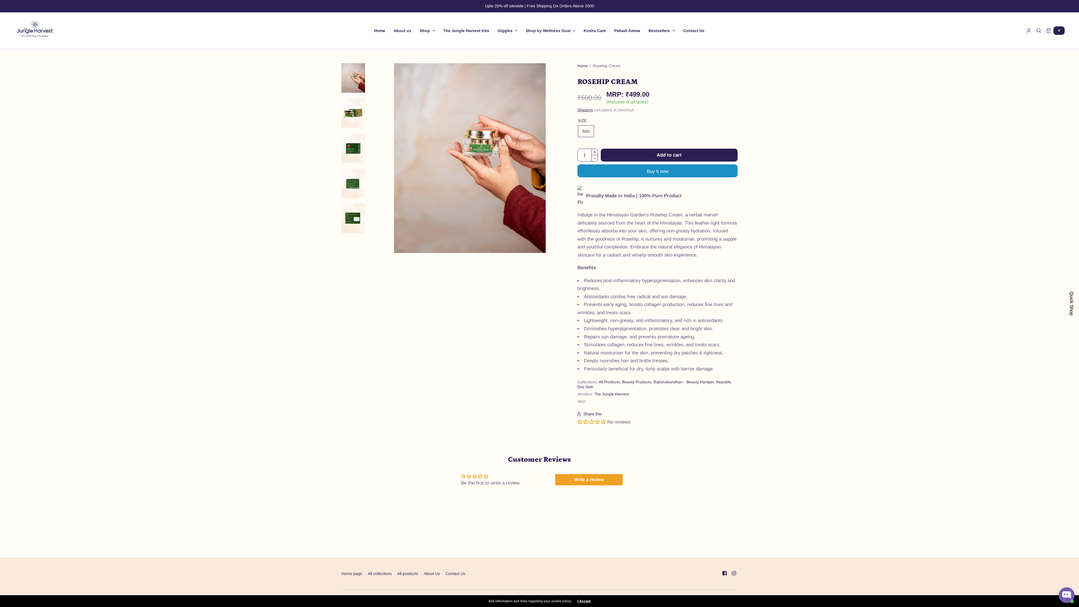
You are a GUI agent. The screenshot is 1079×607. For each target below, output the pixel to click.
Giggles (505, 30)
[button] (591, 422)
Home (379, 30)
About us (402, 30)
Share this (592, 414)
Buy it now (657, 171)
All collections (380, 573)
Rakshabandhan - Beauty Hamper (684, 382)
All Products (609, 382)
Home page (351, 573)
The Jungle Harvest (611, 394)
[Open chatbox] (1067, 595)
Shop (425, 30)
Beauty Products (636, 382)
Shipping (585, 110)
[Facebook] (724, 573)
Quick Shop (1071, 304)
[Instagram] (733, 573)
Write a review (589, 479)
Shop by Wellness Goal (548, 30)
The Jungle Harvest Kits (466, 30)
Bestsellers (659, 30)
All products (407, 573)
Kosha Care (595, 30)
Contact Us (693, 30)
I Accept (584, 601)
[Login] (1029, 30)
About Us (432, 573)
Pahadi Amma (627, 30)
